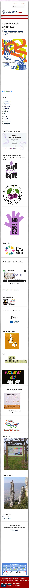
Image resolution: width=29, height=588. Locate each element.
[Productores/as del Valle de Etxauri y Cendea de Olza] (10, 334)
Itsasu (5, 113)
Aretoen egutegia (7, 101)
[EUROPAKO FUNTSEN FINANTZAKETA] (14, 313)
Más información (16, 585)
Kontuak (5, 116)
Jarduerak (9, 29)
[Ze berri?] (15, 356)
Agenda (5, 29)
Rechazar (9, 585)
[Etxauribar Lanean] (11, 419)
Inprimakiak (6, 111)
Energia (5, 110)
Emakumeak (6, 108)
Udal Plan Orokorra (7, 121)
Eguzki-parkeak (7, 106)
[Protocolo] (10, 162)
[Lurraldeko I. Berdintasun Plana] (14, 133)
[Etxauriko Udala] (12, 12)
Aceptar (3, 585)
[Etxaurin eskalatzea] (15, 477)
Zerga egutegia (7, 123)
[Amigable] (14, 245)
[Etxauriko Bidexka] (15, 438)
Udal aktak (6, 118)
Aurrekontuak (6, 103)
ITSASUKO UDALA (6, 518)
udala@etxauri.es (14, 530)
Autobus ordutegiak (7, 104)
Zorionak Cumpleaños (8, 125)
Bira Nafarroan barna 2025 (13, 33)
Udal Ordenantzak (7, 120)
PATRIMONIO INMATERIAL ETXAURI (10, 290)
